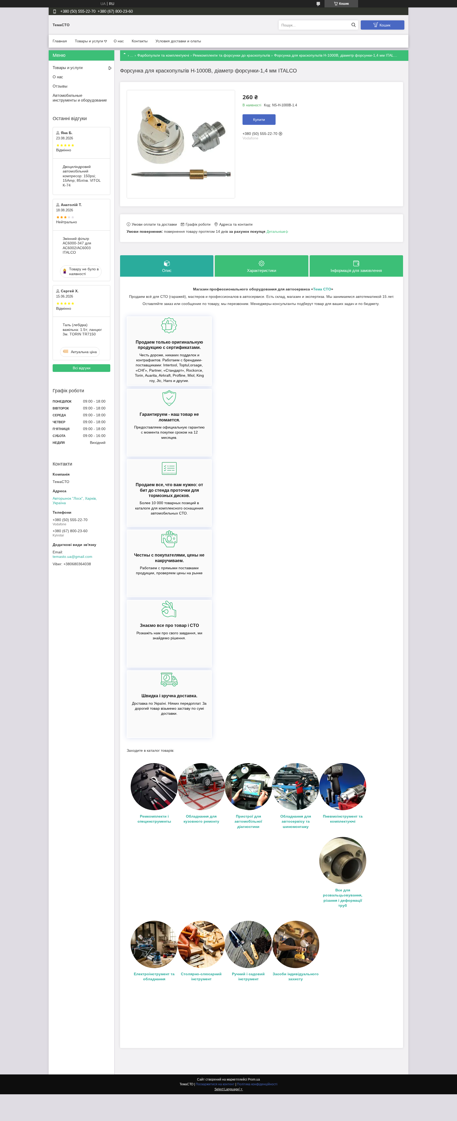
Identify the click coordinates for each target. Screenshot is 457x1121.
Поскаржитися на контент (215, 1084)
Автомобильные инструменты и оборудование (80, 98)
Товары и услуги (89, 41)
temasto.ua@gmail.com (72, 556)
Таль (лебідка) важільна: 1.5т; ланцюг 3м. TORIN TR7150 (82, 329)
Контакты (140, 41)
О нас (119, 41)
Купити (259, 119)
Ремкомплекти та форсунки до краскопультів (231, 55)
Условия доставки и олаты (178, 41)
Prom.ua (254, 1079)
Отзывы (60, 86)
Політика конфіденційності (257, 1084)
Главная (60, 41)
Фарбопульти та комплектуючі (163, 55)
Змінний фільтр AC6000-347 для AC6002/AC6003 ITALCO (77, 245)
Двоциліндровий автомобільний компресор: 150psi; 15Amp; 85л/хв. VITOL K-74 (81, 176)
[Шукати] (353, 25)
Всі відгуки (81, 368)
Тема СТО (322, 289)
